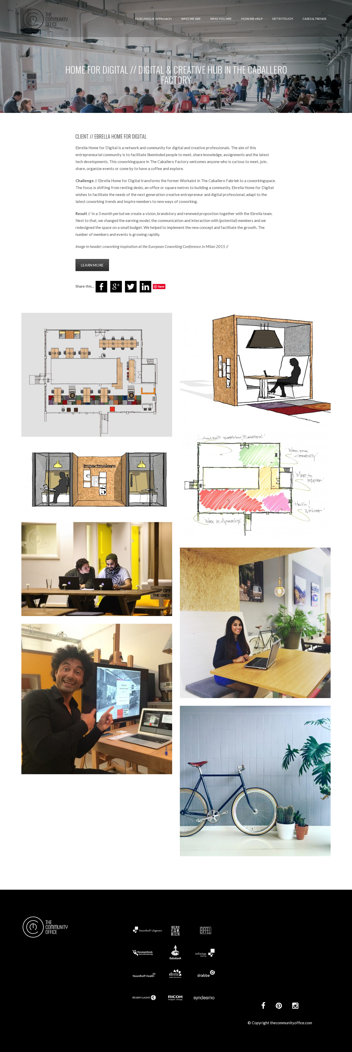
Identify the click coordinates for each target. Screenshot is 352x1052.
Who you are (221, 19)
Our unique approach (153, 19)
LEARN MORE (92, 265)
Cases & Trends (314, 19)
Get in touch (282, 19)
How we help (252, 19)
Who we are (191, 19)
